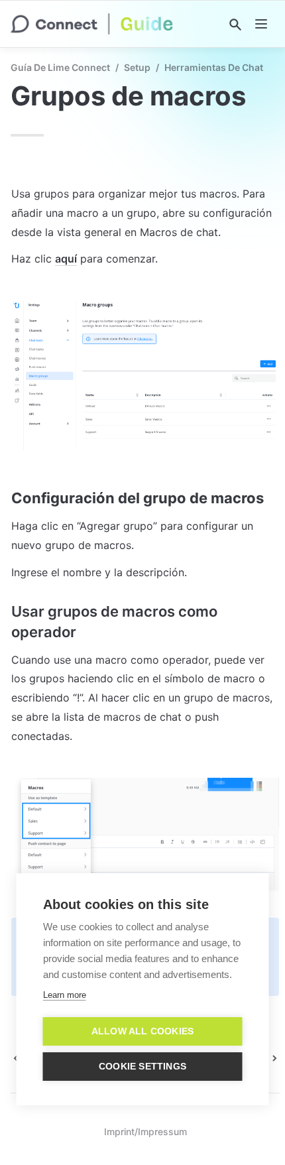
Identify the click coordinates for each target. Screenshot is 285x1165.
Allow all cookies (142, 1031)
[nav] (261, 24)
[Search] (235, 24)
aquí (66, 258)
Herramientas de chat (213, 67)
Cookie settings (142, 1067)
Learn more (64, 995)
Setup (137, 67)
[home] (92, 23)
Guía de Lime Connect (60, 67)
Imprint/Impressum (145, 1131)
